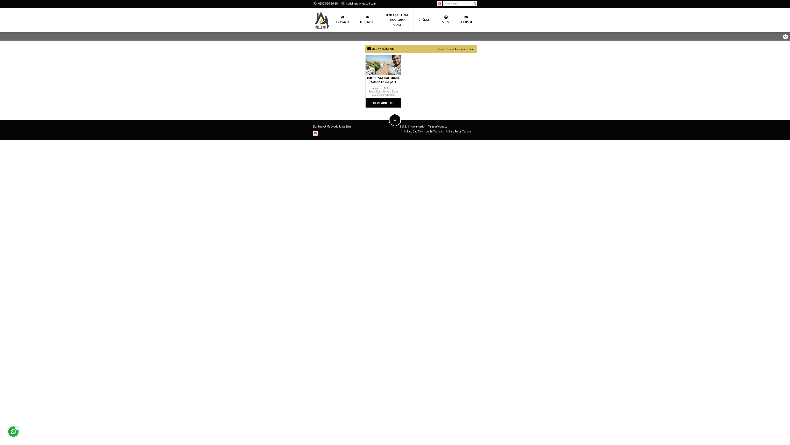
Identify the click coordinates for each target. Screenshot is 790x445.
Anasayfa (443, 48)
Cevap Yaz (39, 414)
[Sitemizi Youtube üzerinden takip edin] (439, 3)
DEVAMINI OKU (383, 103)
